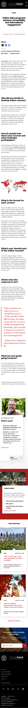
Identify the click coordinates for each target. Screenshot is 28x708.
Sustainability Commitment (8, 703)
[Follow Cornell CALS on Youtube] (23, 689)
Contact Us (4, 678)
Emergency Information (7, 705)
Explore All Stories (14, 621)
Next (14, 458)
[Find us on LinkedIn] (13, 689)
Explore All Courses (10, 510)
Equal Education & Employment (9, 699)
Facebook (22, 147)
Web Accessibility (5, 698)
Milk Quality (9, 503)
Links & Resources (5, 682)
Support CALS (4, 676)
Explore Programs (5, 671)
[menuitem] (26, 3)
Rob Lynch (8, 79)
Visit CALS (3, 669)
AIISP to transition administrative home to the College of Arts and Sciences (13, 605)
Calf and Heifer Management (14, 501)
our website (9, 148)
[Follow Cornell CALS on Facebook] (3, 689)
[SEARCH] (26, 3)
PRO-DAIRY (4, 61)
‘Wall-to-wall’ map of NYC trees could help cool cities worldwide (13, 558)
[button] (26, 6)
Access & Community (6, 674)
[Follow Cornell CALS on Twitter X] (18, 689)
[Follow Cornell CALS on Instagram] (8, 689)
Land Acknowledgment (7, 701)
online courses (17, 76)
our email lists (15, 147)
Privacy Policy (11, 696)
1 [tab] (11, 463)
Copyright (3, 696)
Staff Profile (5, 447)
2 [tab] (13, 463)
